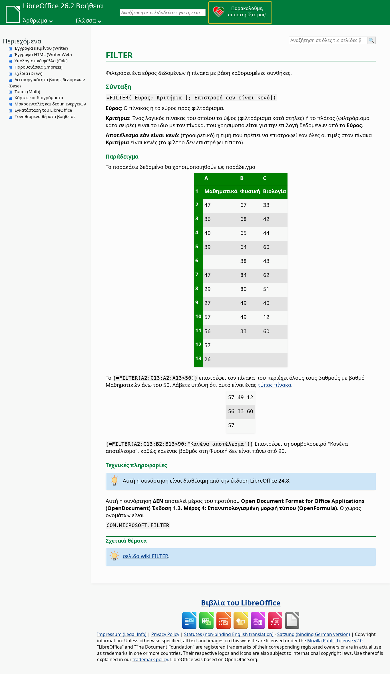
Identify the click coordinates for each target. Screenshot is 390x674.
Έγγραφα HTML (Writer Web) (43, 54)
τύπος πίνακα (274, 384)
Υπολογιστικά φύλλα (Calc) (41, 60)
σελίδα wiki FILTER (145, 555)
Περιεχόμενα (22, 41)
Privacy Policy (165, 634)
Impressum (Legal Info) (121, 634)
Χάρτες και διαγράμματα (39, 97)
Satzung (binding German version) (313, 634)
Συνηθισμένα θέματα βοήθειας (45, 116)
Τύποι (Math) (27, 91)
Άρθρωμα (35, 20)
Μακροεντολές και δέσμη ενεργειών (50, 104)
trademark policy (150, 659)
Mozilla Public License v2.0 (335, 640)
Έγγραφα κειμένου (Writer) (41, 48)
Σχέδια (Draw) (29, 73)
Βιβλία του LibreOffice (241, 602)
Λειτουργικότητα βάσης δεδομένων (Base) (47, 83)
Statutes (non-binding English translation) (229, 634)
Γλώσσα (86, 20)
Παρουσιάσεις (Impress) (39, 67)
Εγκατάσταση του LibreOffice (43, 110)
